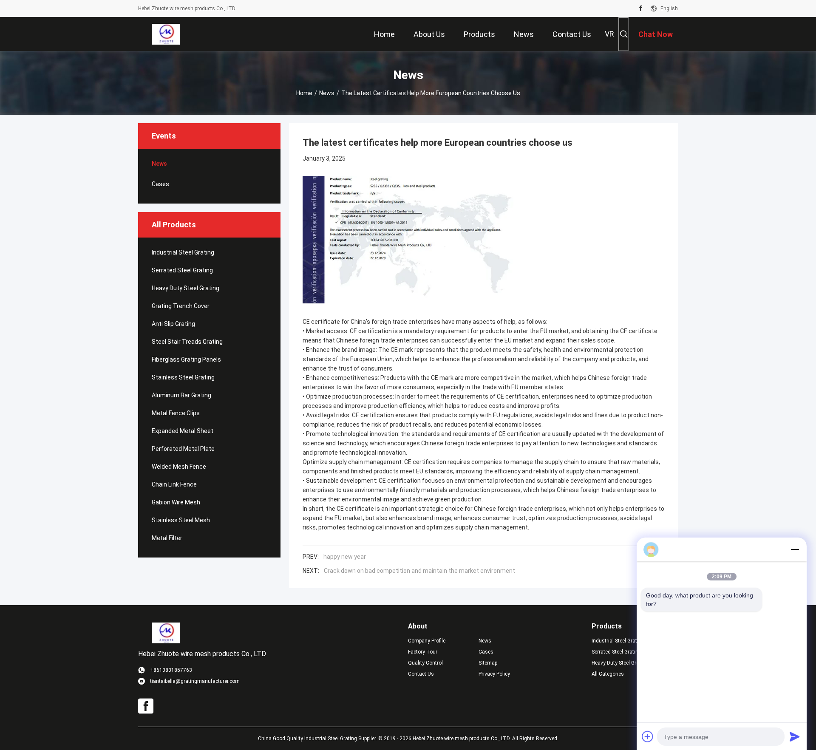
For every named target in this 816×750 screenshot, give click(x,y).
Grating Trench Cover (181, 306)
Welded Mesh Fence (179, 466)
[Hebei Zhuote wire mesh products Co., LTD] (165, 34)
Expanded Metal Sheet (182, 430)
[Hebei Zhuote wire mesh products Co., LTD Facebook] (640, 8)
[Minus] (795, 549)
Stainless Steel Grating (183, 377)
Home (304, 93)
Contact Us (421, 674)
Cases (160, 184)
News (326, 93)
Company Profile (426, 641)
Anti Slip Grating (173, 323)
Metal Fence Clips (176, 413)
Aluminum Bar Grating (181, 395)
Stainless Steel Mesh (181, 520)
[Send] (795, 736)
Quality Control (425, 663)
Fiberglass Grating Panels (186, 359)
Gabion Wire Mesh (176, 502)
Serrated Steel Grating (182, 270)
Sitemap (488, 663)
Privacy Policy (494, 674)
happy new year (344, 556)
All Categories (608, 674)
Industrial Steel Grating (183, 252)
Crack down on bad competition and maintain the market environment (419, 570)
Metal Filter (167, 538)
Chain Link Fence (174, 484)
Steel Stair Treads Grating (187, 341)
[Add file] (648, 736)
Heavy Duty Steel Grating (185, 288)
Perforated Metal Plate (183, 448)
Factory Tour (422, 652)
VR (609, 33)
